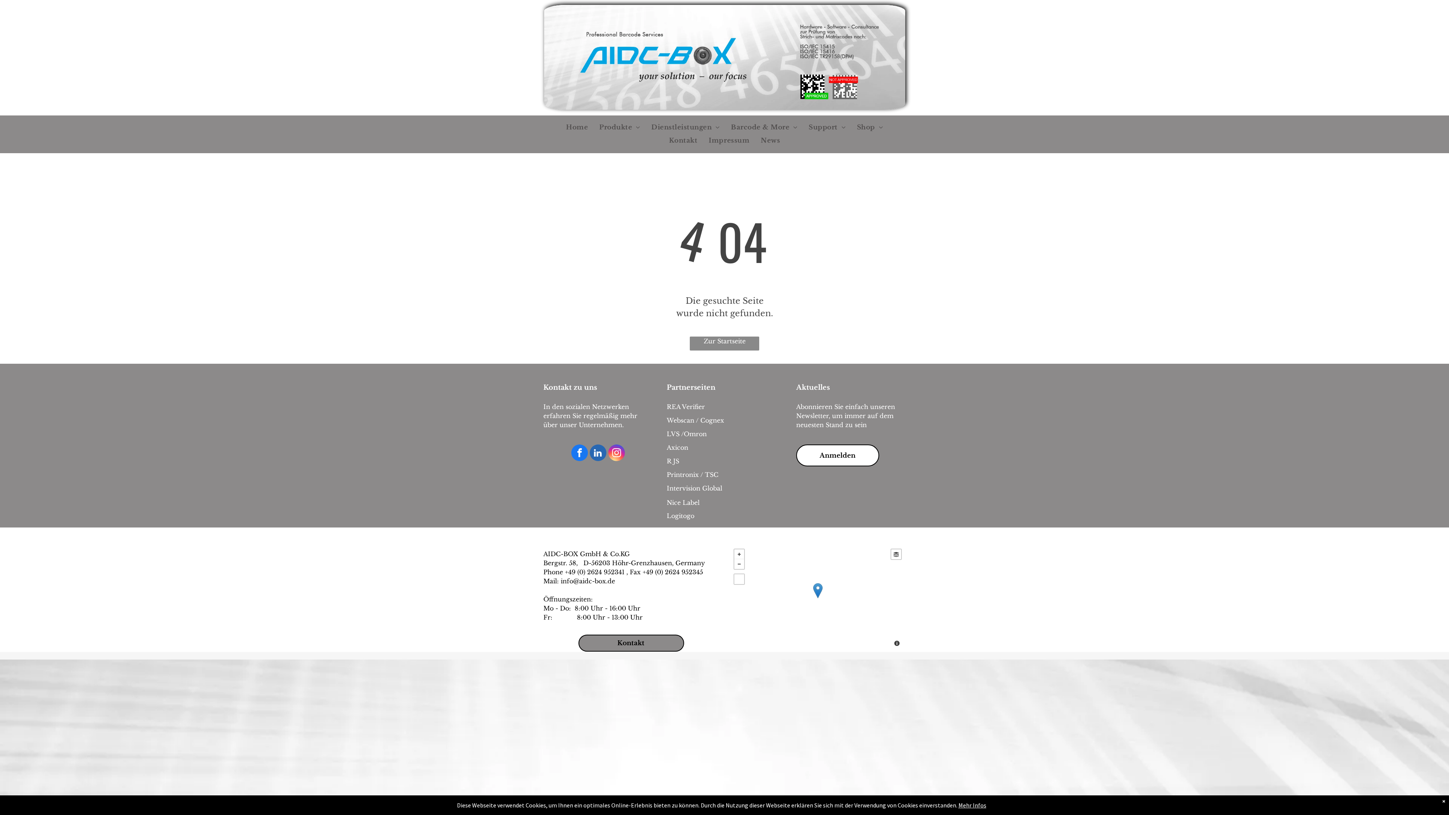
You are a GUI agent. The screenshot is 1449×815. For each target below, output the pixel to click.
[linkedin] (598, 453)
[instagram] (616, 453)
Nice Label (683, 502)
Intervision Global (694, 488)
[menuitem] (577, 127)
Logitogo (680, 516)
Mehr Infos (972, 805)
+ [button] (739, 554)
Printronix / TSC (692, 474)
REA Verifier (686, 407)
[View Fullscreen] (739, 579)
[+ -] (818, 598)
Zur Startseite (725, 341)
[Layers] (896, 554)
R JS (673, 461)
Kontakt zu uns (570, 387)
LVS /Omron (687, 434)
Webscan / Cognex (695, 420)
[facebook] (579, 453)
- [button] (739, 564)
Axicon (677, 447)
